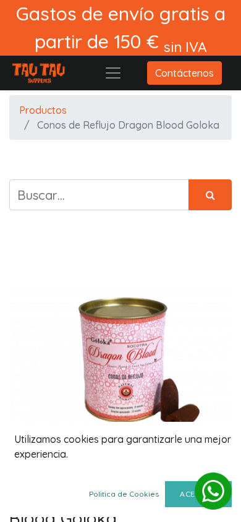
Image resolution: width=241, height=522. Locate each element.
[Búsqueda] (210, 194)
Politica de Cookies (124, 493)
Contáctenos (184, 73)
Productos (43, 110)
